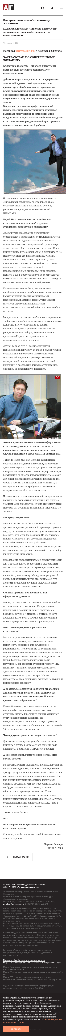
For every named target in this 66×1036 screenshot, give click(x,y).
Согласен (16, 1029)
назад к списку (21, 857)
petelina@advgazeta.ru (13, 904)
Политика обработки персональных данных (24, 960)
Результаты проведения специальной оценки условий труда (32, 962)
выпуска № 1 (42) (26, 50)
